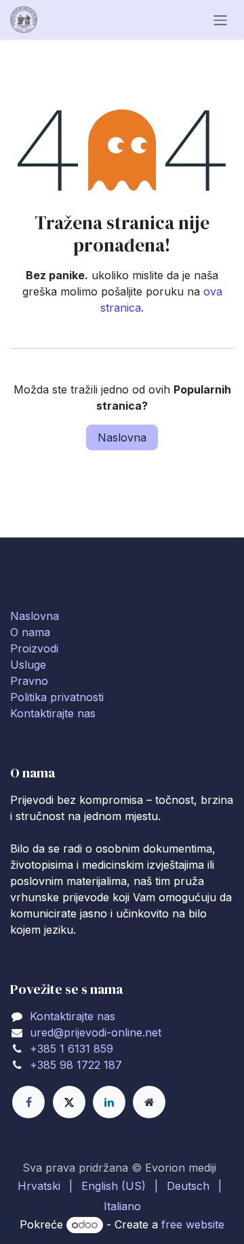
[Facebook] (28, 1102)
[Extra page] (149, 1102)
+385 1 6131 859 (71, 1048)
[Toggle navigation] (220, 19)
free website (192, 1224)
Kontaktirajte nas (53, 713)
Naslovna (122, 437)
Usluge (28, 664)
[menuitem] (39, 1186)
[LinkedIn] (109, 1102)
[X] (69, 1102)
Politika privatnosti (57, 697)
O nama (30, 632)
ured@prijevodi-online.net (95, 1032)
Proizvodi (34, 648)
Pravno (29, 681)
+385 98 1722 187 (76, 1065)
